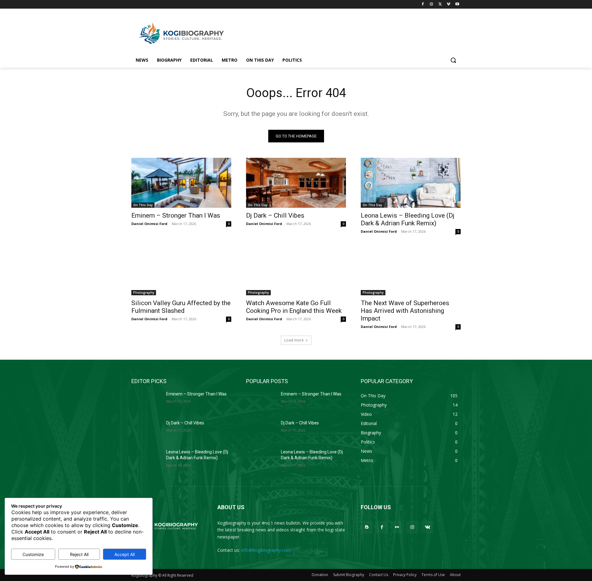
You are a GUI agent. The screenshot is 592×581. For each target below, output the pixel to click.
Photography (143, 292)
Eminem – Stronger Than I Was (175, 215)
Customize (33, 554)
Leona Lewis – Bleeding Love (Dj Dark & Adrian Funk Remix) (407, 219)
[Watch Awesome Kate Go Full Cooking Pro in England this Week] (296, 270)
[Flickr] (397, 527)
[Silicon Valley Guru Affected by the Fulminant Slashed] (181, 270)
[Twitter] (440, 4)
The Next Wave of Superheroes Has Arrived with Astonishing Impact (405, 310)
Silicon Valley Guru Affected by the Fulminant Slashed (181, 306)
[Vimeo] (448, 4)
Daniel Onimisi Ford (149, 223)
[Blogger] (367, 527)
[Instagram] (431, 4)
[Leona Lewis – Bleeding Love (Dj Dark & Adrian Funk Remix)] (411, 183)
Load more (294, 340)
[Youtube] (457, 4)
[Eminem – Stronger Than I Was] (181, 183)
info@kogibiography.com (266, 550)
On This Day (143, 205)
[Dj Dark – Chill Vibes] (296, 183)
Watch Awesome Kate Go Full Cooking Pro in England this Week (294, 306)
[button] (453, 60)
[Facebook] (422, 4)
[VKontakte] (427, 527)
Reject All (79, 554)
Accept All (124, 554)
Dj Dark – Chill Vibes (275, 215)
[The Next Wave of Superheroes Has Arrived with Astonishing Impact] (411, 270)
